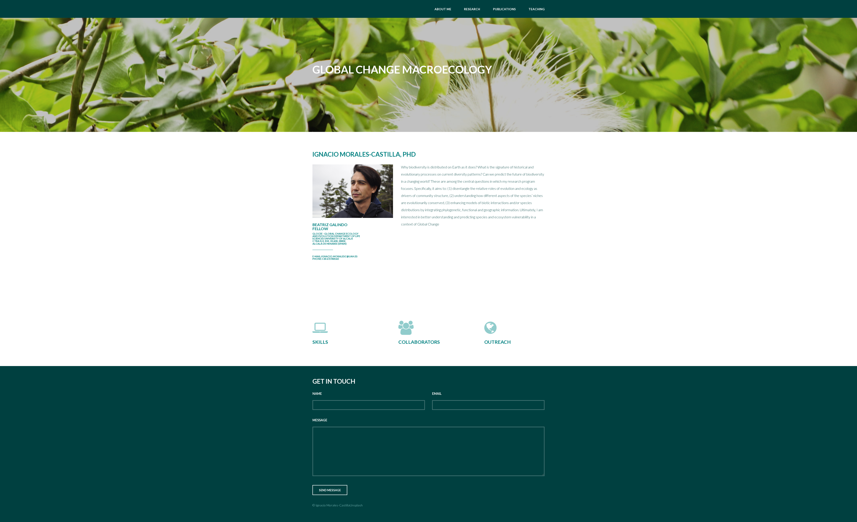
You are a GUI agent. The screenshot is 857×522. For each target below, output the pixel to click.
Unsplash (356, 505)
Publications (504, 9)
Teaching (536, 9)
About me (443, 9)
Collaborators (419, 342)
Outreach (497, 342)
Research (472, 9)
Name (317, 393)
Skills (320, 342)
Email (437, 393)
